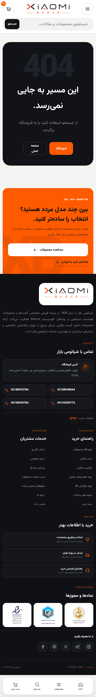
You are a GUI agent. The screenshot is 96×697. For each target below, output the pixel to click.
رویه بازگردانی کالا (83, 486)
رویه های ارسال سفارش (80, 477)
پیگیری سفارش (84, 468)
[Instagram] (88, 646)
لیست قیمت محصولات (33, 477)
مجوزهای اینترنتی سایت (33, 486)
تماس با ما (39, 504)
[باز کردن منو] (87, 8)
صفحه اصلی (35, 148)
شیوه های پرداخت (82, 495)
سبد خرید (87, 504)
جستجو (12, 24)
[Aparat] (54, 646)
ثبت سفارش (86, 459)
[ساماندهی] (79, 615)
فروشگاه (61, 148)
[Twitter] (65, 646)
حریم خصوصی (37, 459)
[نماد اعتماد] (17, 615)
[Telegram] (77, 646)
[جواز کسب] (48, 615)
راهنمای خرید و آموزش (75, 262)
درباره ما (41, 495)
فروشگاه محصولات (82, 450)
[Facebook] (42, 646)
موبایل (73, 418)
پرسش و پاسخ (37, 468)
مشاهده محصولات (51, 249)
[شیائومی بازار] (48, 8)
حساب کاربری (38, 450)
